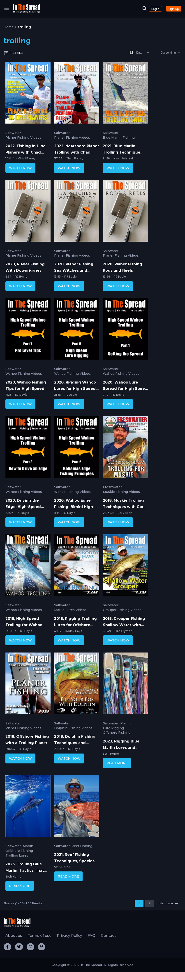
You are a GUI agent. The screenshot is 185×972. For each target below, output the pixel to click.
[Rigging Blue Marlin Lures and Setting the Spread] (125, 684)
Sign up (174, 9)
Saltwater (13, 133)
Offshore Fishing (116, 733)
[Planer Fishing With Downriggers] (28, 212)
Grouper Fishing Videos (122, 610)
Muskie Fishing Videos (121, 492)
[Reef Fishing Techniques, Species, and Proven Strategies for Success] (76, 807)
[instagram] (30, 946)
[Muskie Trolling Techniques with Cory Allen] (125, 448)
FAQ (91, 935)
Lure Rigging (113, 728)
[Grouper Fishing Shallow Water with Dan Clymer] (125, 566)
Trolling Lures (16, 855)
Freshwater (112, 487)
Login (155, 9)
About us (13, 935)
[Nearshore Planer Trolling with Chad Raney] (76, 94)
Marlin (125, 723)
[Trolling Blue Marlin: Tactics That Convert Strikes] (28, 807)
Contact (108, 935)
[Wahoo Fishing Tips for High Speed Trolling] (28, 330)
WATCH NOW (20, 168)
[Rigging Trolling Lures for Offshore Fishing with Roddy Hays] (76, 566)
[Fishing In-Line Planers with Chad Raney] (28, 94)
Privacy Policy (69, 935)
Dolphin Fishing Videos (73, 728)
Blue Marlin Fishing (119, 138)
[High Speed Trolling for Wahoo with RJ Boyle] (28, 566)
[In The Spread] (26, 12)
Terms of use (39, 935)
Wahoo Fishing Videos (23, 374)
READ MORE (117, 763)
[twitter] (19, 946)
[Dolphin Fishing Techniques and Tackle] (76, 684)
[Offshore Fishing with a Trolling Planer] (28, 684)
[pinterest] (41, 946)
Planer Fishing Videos (23, 138)
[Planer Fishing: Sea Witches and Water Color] (76, 212)
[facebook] (7, 946)
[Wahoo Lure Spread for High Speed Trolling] (125, 330)
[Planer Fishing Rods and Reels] (125, 212)
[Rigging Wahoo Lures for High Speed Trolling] (76, 330)
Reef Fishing (82, 846)
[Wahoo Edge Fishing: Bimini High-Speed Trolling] (76, 448)
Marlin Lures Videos (70, 610)
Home (9, 27)
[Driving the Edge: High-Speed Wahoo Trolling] (28, 448)
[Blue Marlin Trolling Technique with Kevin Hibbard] (125, 94)
